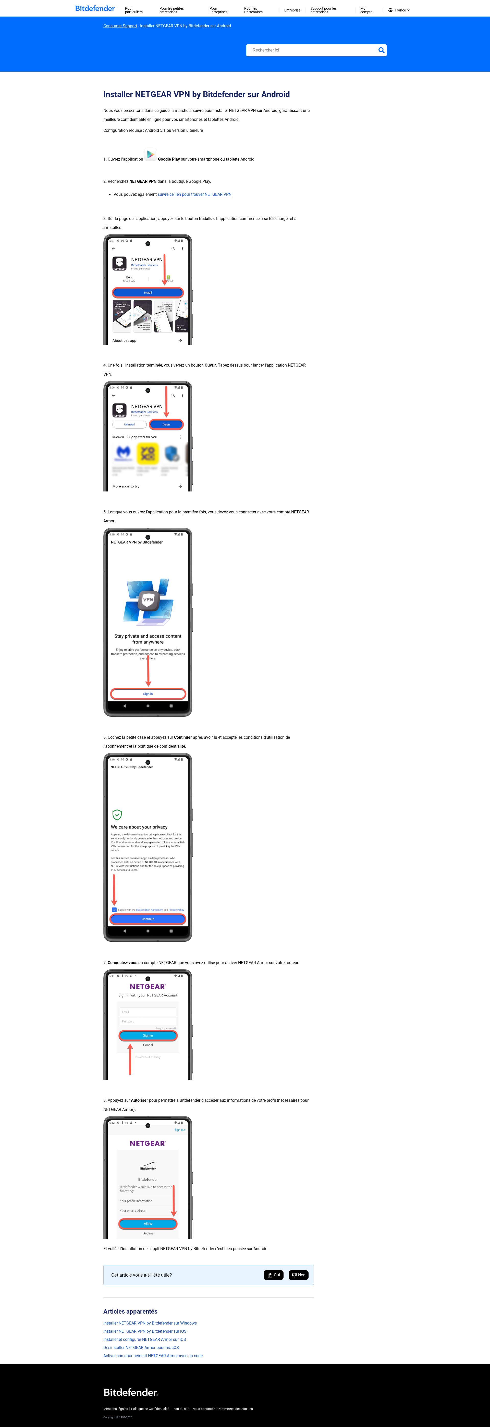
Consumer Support (120, 25)
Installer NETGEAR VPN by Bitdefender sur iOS (145, 1331)
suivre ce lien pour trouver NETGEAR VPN (194, 194)
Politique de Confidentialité (150, 1409)
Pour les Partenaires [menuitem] (253, 10)
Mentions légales (115, 1409)
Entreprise (292, 10)
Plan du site (181, 1409)
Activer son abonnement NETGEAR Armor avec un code (153, 1355)
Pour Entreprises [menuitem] (218, 10)
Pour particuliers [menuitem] (134, 10)
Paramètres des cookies (235, 1409)
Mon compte (366, 10)
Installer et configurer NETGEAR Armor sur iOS (144, 1339)
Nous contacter (203, 1409)
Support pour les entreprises (324, 10)
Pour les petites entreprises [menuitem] (172, 10)
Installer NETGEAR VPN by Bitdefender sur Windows (150, 1323)
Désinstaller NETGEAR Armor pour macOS (141, 1347)
